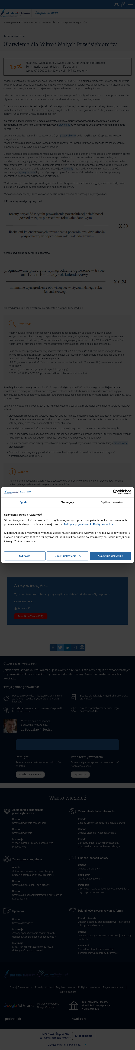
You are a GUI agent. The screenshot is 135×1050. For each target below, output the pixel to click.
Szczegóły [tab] (67, 502)
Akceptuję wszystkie (110, 555)
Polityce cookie (103, 524)
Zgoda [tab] (23, 502)
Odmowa (24, 555)
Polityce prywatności (77, 524)
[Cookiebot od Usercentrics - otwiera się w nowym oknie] (115, 492)
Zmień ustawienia (65, 555)
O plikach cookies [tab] (112, 502)
